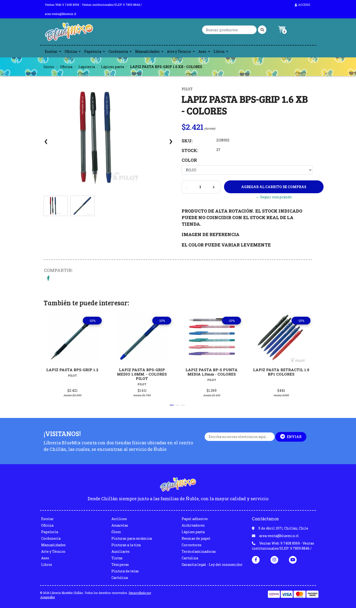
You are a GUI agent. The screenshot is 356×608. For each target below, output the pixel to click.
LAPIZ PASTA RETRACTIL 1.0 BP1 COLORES (281, 372)
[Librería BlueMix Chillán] (69, 33)
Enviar (294, 436)
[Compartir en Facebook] (48, 278)
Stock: (190, 150)
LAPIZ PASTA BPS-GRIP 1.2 (72, 369)
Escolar (51, 51)
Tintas (117, 558)
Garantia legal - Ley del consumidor (212, 564)
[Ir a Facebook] (256, 559)
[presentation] (46, 143)
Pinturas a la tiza (126, 545)
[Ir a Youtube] (293, 559)
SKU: (187, 141)
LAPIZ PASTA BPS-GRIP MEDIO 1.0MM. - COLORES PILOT (142, 374)
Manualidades (147, 51)
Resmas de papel (196, 538)
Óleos (116, 532)
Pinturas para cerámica (131, 538)
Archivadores (193, 525)
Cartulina (119, 577)
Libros (219, 51)
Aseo (202, 51)
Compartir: (58, 270)
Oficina (71, 51)
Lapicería (86, 66)
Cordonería (118, 51)
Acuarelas (119, 525)
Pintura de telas (125, 571)
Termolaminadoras (199, 551)
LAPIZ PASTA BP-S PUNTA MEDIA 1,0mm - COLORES (212, 372)
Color (189, 160)
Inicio (49, 66)
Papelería (92, 51)
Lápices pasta (112, 66)
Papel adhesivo (195, 518)
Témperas (120, 564)
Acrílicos (119, 518)
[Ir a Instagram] (274, 559)
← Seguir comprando (274, 197)
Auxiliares (120, 551)
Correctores (191, 545)
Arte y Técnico (179, 51)
